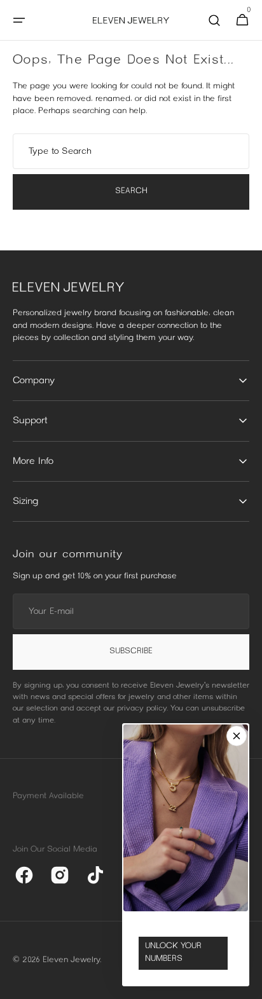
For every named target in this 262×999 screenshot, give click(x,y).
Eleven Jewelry (71, 960)
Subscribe (131, 651)
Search (131, 191)
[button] (19, 20)
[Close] (236, 736)
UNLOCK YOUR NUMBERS (173, 952)
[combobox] (131, 151)
